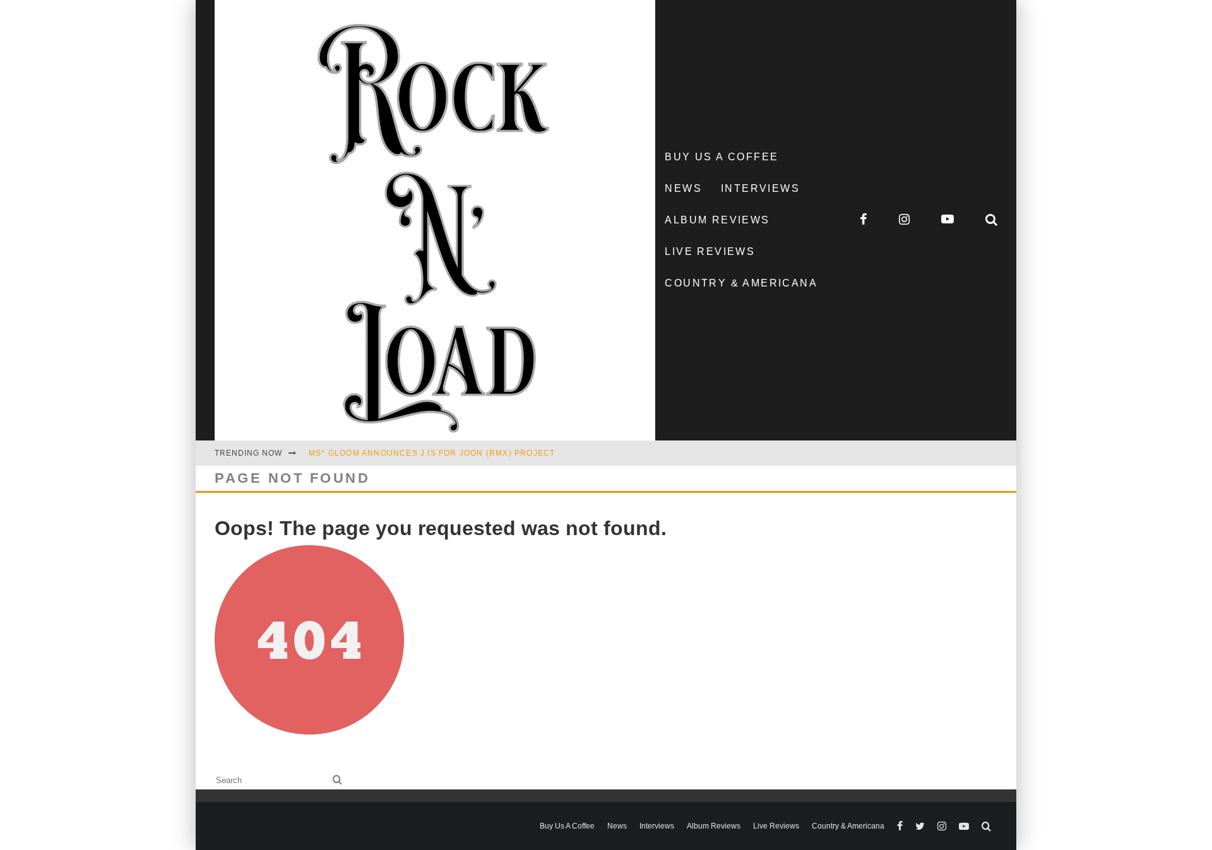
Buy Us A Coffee (721, 156)
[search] (337, 780)
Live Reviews (710, 251)
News (683, 188)
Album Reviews (717, 220)
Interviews (760, 188)
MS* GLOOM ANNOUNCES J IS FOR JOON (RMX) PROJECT (432, 453)
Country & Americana (741, 283)
